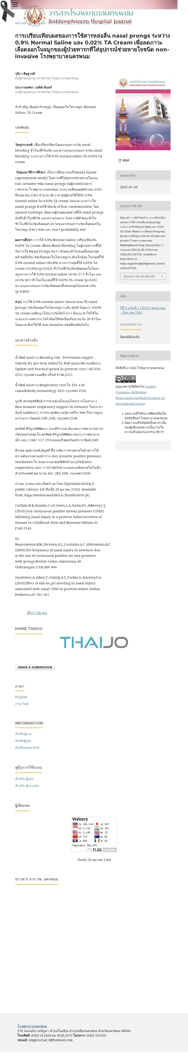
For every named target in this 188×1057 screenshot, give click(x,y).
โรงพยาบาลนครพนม (32, 1026)
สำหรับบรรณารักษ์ (27, 748)
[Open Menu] (15, 4)
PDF (126, 160)
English (21, 697)
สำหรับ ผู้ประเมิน (27, 785)
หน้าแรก (20, 23)
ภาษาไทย (21, 704)
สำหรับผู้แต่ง (23, 741)
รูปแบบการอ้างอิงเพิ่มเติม (139, 276)
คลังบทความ (37, 23)
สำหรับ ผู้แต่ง (24, 779)
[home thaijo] (94, 647)
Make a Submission (35, 667)
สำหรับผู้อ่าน (23, 734)
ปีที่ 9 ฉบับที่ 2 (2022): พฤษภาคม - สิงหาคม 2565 (79, 23)
